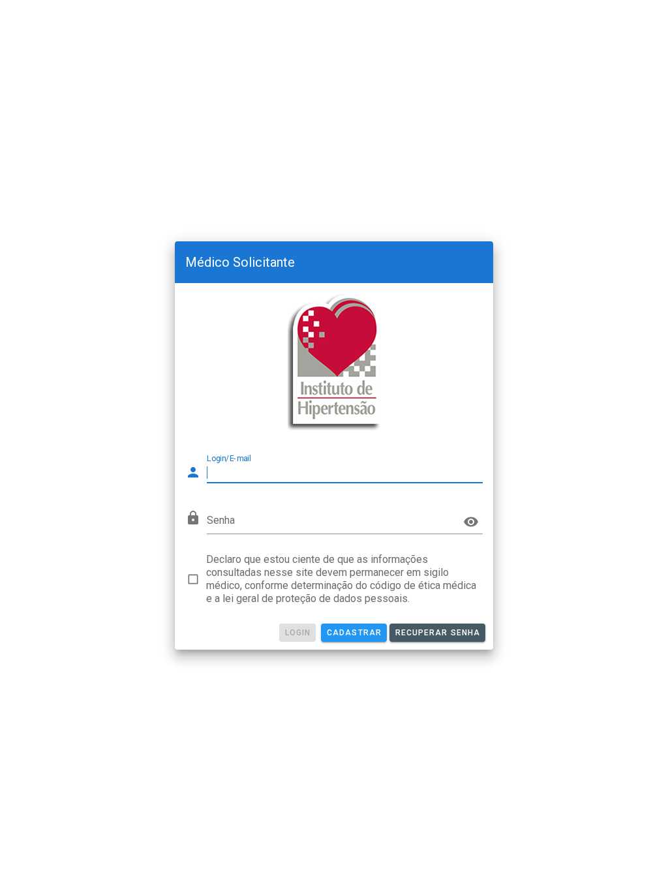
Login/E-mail (229, 458)
